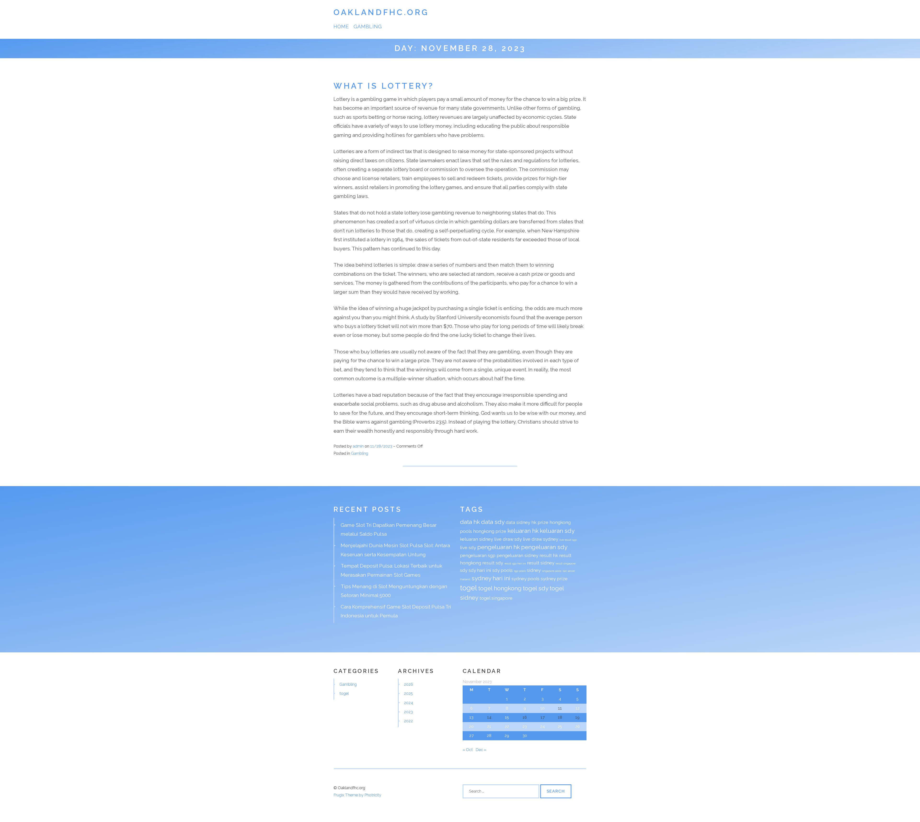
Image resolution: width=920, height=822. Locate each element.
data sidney (518, 522)
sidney (534, 570)
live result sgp (568, 539)
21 (489, 726)
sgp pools (520, 570)
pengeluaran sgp (477, 555)
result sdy (492, 562)
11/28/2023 (381, 446)
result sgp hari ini (515, 563)
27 (471, 735)
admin (358, 446)
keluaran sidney (476, 539)
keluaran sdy (557, 530)
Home (341, 26)
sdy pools (502, 570)
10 (542, 708)
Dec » (481, 749)
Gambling (368, 26)
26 (577, 726)
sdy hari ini (480, 570)
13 (471, 717)
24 (542, 726)
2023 (408, 711)
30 (525, 735)
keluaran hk (523, 530)
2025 (408, 693)
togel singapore (495, 598)
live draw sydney (540, 539)
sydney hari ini (491, 578)
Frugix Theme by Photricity (357, 795)
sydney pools (526, 578)
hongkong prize (489, 531)
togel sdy (535, 588)
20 (471, 726)
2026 (408, 684)
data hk (470, 521)
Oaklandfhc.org (381, 12)
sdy (463, 570)
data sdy (493, 521)
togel (468, 588)
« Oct (468, 749)
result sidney (540, 562)
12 (577, 708)
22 (507, 726)
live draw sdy (508, 539)
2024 (408, 702)
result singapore (565, 563)
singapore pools (551, 570)
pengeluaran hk (498, 547)
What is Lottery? (384, 86)
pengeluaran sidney (517, 555)
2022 (408, 721)
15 (507, 717)
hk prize (539, 522)
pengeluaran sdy (544, 547)
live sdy (468, 547)
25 (560, 726)
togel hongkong (500, 588)
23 (525, 726)
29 (507, 735)
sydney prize (554, 578)
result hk (549, 555)
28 (489, 735)
